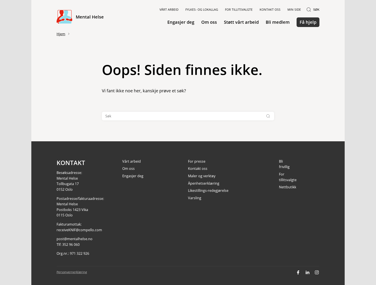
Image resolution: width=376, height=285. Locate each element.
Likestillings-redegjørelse (208, 190)
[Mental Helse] (64, 17)
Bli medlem (278, 22)
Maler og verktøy (201, 176)
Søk (316, 9)
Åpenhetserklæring (203, 183)
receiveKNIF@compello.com (79, 230)
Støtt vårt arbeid (241, 22)
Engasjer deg (180, 22)
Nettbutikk (287, 187)
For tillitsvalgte (239, 9)
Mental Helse (90, 17)
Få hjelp (308, 22)
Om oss (209, 22)
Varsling (194, 198)
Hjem (61, 34)
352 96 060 (71, 244)
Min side (294, 9)
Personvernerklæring (72, 272)
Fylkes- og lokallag (201, 9)
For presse (196, 161)
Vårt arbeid (168, 9)
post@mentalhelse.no (74, 238)
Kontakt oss (270, 9)
